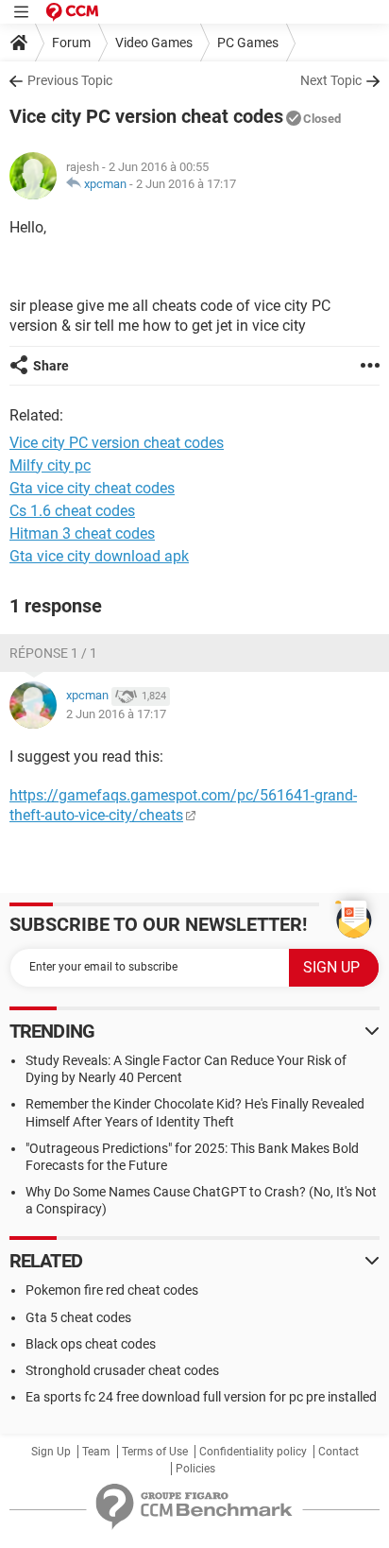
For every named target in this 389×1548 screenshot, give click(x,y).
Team (96, 1451)
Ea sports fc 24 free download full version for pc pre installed (201, 1396)
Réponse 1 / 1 (53, 653)
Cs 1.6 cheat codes (72, 511)
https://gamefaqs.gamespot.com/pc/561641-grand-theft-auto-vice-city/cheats (183, 805)
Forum (71, 42)
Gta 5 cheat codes (78, 1317)
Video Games (154, 42)
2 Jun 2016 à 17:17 (186, 184)
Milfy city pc (50, 465)
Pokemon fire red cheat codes (111, 1290)
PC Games (248, 42)
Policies (195, 1468)
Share (51, 365)
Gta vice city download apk (99, 556)
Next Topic (331, 80)
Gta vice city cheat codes (92, 488)
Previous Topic (69, 80)
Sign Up (51, 1451)
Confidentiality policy (253, 1451)
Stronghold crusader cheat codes (122, 1370)
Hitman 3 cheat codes (82, 533)
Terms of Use (155, 1451)
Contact (338, 1451)
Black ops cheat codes (90, 1343)
